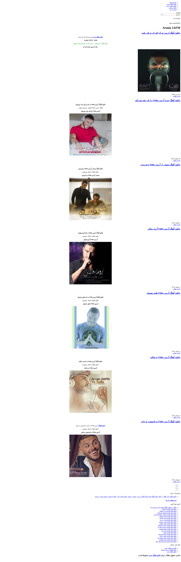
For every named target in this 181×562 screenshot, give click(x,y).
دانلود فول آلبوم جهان (169, 532)
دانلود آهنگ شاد (153, 496)
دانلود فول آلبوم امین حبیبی (168, 520)
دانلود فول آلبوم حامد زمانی (167, 536)
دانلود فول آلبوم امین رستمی (167, 522)
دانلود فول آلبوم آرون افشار (167, 511)
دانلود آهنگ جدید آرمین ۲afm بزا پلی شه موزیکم (157, 100)
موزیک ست (172, 2)
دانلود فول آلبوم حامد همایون (167, 539)
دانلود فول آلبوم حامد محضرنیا (167, 538)
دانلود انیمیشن (112, 496)
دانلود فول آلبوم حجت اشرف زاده (166, 541)
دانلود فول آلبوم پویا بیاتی (168, 531)
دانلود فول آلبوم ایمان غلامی (167, 523)
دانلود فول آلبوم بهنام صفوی (167, 529)
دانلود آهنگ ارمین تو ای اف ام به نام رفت (161, 33)
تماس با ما (173, 9)
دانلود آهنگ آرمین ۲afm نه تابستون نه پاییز (160, 421)
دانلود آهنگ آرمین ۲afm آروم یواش (164, 229)
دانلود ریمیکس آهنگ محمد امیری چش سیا (163, 507)
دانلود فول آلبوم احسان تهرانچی (166, 513)
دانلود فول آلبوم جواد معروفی (167, 534)
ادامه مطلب (176, 96)
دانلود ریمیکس (131, 496)
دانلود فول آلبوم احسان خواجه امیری (165, 514)
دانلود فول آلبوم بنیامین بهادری (167, 527)
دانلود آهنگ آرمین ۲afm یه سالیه (165, 357)
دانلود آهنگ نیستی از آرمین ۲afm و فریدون (160, 164)
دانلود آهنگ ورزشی (142, 496)
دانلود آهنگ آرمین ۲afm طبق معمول (163, 293)
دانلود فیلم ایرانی (171, 6)
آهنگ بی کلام (162, 496)
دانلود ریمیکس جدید (170, 548)
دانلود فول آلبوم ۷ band (169, 509)
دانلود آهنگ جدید (171, 4)
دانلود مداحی (172, 8)
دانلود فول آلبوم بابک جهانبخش (167, 525)
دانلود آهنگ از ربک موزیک (168, 550)
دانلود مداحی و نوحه (101, 496)
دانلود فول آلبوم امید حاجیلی (167, 518)
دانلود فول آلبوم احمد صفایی (167, 516)
